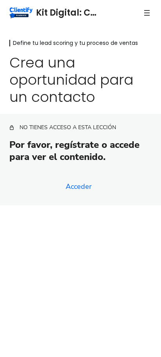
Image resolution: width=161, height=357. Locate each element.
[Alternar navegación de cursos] (147, 13)
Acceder (78, 186)
